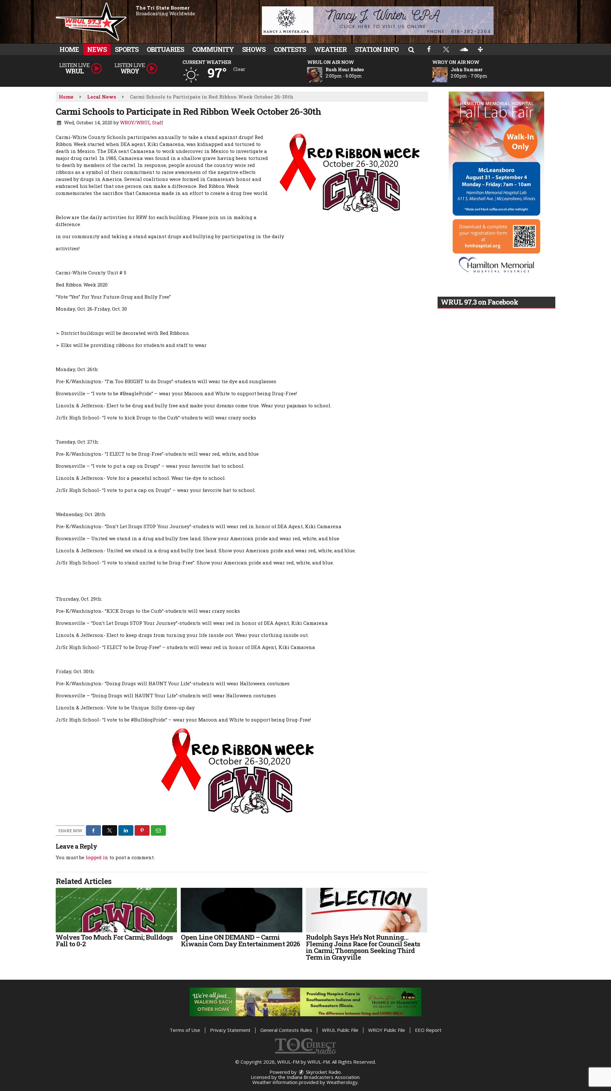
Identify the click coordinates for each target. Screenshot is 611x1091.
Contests (290, 49)
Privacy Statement (230, 1030)
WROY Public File (386, 1030)
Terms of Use (185, 1030)
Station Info (376, 49)
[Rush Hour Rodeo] (322, 74)
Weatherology (342, 1082)
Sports (126, 49)
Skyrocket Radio (323, 1072)
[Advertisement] (378, 20)
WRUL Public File (340, 1030)
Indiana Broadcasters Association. (324, 1077)
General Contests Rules (286, 1030)
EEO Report (428, 1030)
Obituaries (165, 49)
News (97, 49)
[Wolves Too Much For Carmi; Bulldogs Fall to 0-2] (116, 910)
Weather (330, 49)
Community (213, 49)
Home (69, 49)
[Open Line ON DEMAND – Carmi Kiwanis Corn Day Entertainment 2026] (241, 910)
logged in (97, 857)
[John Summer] (447, 74)
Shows (253, 49)
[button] (411, 49)
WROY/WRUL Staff (141, 123)
